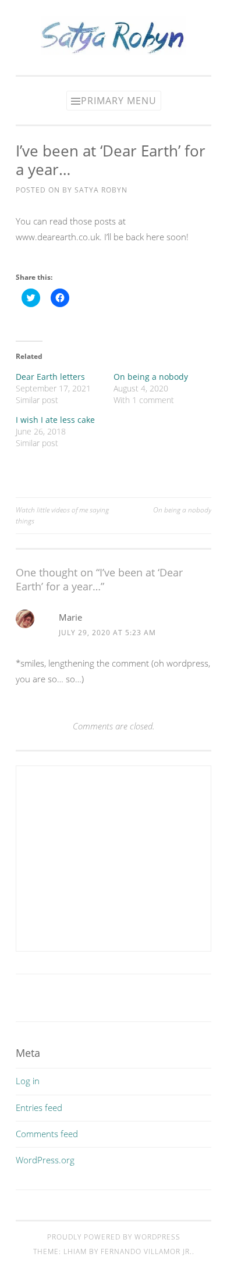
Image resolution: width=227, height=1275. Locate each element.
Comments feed (47, 1133)
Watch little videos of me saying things (62, 515)
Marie (70, 617)
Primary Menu (119, 100)
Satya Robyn (101, 190)
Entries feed (39, 1107)
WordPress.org (45, 1160)
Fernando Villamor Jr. (146, 1251)
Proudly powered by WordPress (113, 1237)
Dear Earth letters (50, 376)
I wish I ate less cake (55, 419)
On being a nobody (151, 376)
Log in (28, 1081)
